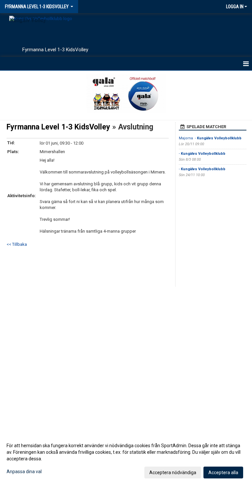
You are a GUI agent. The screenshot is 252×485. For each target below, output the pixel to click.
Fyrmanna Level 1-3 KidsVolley (59, 127)
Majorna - (210, 138)
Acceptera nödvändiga (172, 472)
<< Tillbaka (17, 244)
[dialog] (126, 458)
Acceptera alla (223, 472)
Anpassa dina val (24, 471)
